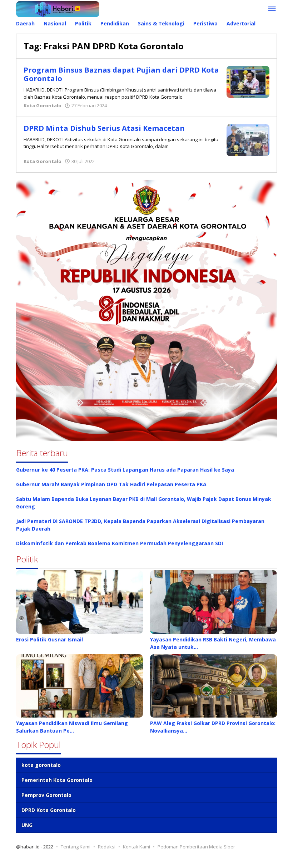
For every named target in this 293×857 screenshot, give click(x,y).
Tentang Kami (75, 846)
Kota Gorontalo (42, 105)
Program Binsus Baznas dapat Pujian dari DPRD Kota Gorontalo (121, 74)
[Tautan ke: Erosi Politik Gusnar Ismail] (79, 602)
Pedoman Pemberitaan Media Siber (196, 846)
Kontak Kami (136, 846)
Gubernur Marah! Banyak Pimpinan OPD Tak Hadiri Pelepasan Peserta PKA (111, 484)
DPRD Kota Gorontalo (48, 810)
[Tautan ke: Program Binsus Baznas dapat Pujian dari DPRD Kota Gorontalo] (248, 81)
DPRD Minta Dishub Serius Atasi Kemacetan (104, 128)
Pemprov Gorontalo (46, 795)
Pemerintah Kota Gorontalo (57, 780)
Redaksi (106, 846)
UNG (27, 825)
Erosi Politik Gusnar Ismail (49, 639)
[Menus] (272, 8)
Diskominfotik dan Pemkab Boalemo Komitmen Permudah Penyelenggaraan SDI (119, 543)
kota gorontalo (41, 765)
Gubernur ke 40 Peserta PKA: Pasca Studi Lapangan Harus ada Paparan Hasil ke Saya (125, 469)
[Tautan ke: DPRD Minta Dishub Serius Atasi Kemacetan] (248, 139)
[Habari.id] (57, 8)
